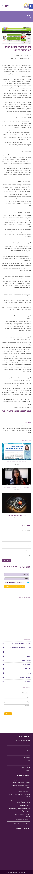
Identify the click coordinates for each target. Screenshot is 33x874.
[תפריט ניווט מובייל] (3, 6)
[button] (31, 6)
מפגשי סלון (27, 681)
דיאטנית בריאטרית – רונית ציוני (21, 643)
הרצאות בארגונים (25, 677)
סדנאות (28, 656)
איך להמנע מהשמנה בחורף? (23, 820)
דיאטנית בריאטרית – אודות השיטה (20, 647)
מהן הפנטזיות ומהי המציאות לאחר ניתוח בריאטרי (16, 487)
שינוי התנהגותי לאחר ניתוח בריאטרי (16, 462)
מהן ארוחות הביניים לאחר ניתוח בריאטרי (16, 515)
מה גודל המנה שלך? (25, 805)
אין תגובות (13, 58)
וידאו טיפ (28, 669)
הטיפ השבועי (27, 664)
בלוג (29, 673)
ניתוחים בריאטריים (24, 58)
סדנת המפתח (26, 660)
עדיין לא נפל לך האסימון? (24, 791)
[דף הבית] (30, 18)
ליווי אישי (28, 652)
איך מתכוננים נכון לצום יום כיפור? (22, 823)
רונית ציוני (26, 55)
